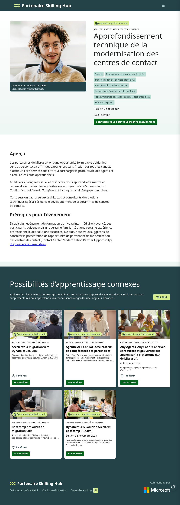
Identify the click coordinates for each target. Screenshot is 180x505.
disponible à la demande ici (28, 244)
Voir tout (161, 297)
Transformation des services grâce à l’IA (115, 79)
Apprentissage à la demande (113, 23)
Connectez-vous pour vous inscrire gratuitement (125, 121)
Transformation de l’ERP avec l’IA (111, 85)
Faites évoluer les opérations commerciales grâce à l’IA (122, 96)
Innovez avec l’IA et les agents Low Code (115, 91)
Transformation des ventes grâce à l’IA (125, 74)
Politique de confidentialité (24, 490)
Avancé (98, 74)
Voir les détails (21, 382)
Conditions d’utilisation (54, 490)
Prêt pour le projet (104, 102)
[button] (173, 486)
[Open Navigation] (163, 5)
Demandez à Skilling (81, 490)
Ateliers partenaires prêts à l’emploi (116, 29)
